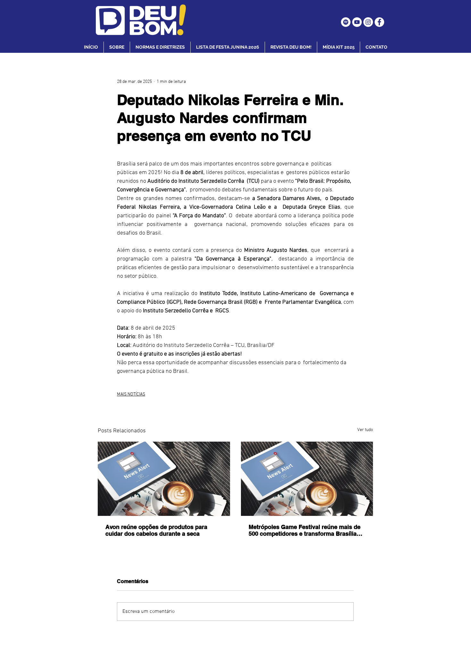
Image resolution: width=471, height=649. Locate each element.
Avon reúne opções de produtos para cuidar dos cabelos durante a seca (156, 530)
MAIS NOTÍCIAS (131, 394)
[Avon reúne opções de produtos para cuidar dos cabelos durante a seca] (164, 479)
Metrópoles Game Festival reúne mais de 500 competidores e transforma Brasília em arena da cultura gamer (304, 530)
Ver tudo (365, 430)
